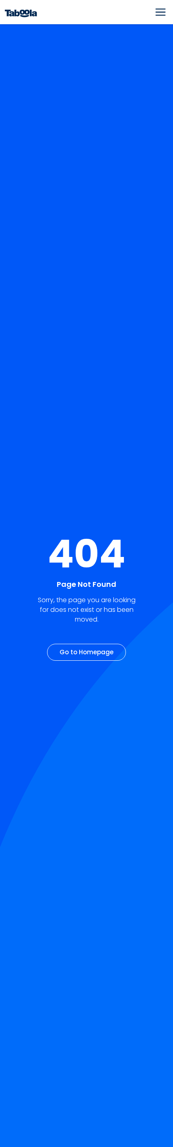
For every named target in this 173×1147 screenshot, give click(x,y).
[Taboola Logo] (21, 12)
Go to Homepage (86, 652)
